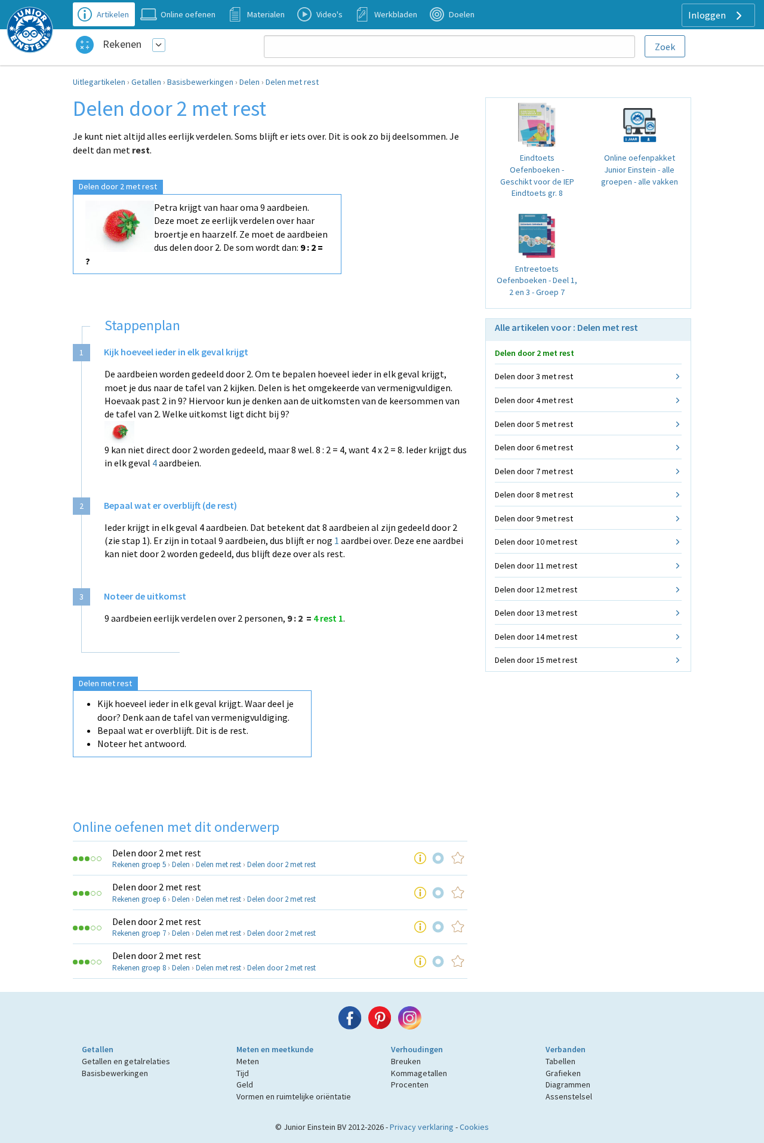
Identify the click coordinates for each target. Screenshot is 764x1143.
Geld (244, 1084)
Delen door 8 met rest (534, 494)
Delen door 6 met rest (534, 447)
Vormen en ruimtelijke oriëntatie (293, 1096)
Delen (249, 81)
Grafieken (563, 1073)
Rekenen (122, 44)
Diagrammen (568, 1084)
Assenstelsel (569, 1096)
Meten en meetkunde (274, 1049)
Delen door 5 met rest (534, 424)
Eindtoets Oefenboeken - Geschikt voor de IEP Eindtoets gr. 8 (537, 175)
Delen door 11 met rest (536, 565)
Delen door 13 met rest (536, 612)
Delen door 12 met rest (536, 589)
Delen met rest (292, 81)
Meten (247, 1061)
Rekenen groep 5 (139, 864)
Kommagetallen (419, 1073)
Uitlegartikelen (99, 81)
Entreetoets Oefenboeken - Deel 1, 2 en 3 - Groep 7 (537, 280)
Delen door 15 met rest (536, 660)
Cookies (474, 1127)
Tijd (242, 1073)
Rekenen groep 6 (139, 899)
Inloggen (708, 15)
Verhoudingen (417, 1049)
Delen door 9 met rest (534, 518)
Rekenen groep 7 (139, 933)
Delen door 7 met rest (534, 471)
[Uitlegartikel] (420, 858)
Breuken (406, 1061)
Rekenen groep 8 (139, 968)
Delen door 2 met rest (156, 853)
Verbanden (566, 1049)
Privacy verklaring (422, 1127)
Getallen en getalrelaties (126, 1061)
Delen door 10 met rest (536, 541)
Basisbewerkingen (200, 81)
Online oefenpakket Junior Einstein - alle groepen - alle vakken (639, 169)
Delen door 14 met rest (536, 636)
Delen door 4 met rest (534, 400)
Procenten (410, 1084)
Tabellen (560, 1061)
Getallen (146, 81)
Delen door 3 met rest (534, 376)
